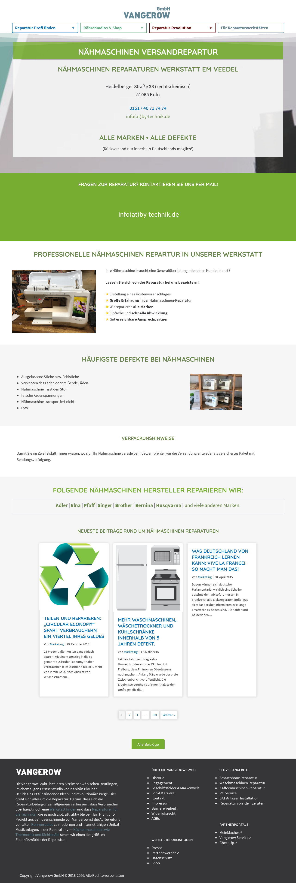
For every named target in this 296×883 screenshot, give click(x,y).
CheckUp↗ (228, 842)
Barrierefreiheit (163, 808)
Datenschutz (161, 857)
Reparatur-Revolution (171, 27)
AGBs (155, 818)
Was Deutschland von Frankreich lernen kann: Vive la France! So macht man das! (220, 560)
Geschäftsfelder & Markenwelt (175, 787)
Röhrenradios (42, 824)
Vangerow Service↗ (235, 837)
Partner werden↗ (165, 852)
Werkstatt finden (62, 809)
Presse (156, 847)
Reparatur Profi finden (35, 27)
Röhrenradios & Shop (102, 27)
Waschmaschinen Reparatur (242, 782)
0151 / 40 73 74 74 (148, 108)
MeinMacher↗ (230, 832)
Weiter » (169, 715)
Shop (155, 862)
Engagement (161, 782)
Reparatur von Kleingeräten (241, 803)
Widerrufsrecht (163, 813)
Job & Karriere (162, 793)
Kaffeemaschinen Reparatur (242, 787)
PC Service (228, 793)
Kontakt (158, 798)
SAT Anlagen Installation (239, 798)
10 (155, 715)
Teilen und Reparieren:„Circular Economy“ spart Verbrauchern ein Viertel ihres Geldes (74, 627)
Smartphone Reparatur (238, 777)
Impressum (160, 803)
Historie (157, 777)
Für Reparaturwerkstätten (244, 27)
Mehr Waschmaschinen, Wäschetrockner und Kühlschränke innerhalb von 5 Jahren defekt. (147, 632)
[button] (148, 744)
